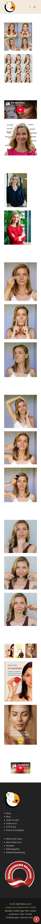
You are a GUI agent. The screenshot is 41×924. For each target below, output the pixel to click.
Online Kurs (11, 823)
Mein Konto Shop (14, 839)
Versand (10, 846)
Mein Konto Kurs (13, 842)
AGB (33, 907)
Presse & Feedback (15, 830)
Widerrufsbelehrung (15, 852)
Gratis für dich (12, 820)
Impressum (11, 907)
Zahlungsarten (13, 849)
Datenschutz (23, 907)
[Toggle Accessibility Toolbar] (36, 919)
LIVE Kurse (11, 827)
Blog (8, 816)
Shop (8, 813)
